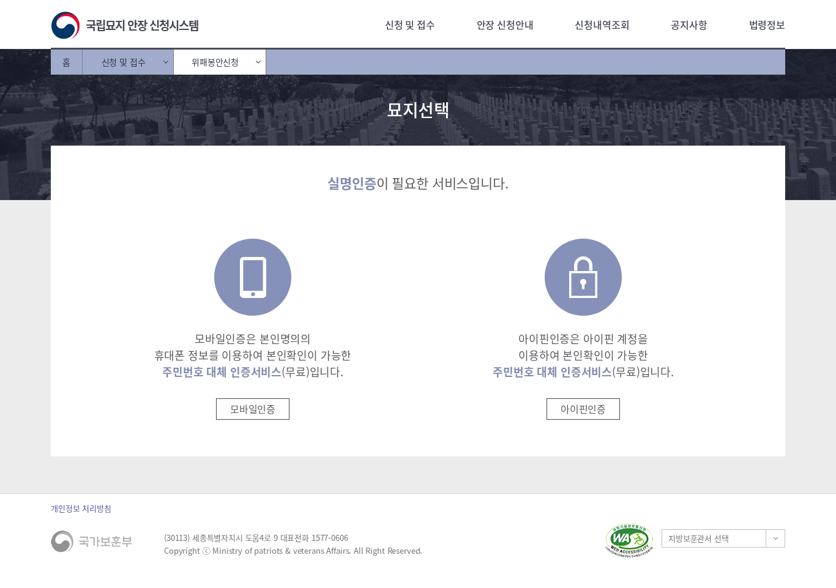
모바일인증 (252, 408)
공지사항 (689, 24)
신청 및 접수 (410, 24)
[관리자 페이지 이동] (513, 540)
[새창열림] (629, 540)
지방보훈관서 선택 (698, 538)
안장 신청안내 (505, 24)
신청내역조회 (602, 24)
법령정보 (767, 24)
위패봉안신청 (215, 62)
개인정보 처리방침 (81, 508)
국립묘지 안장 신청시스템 (142, 25)
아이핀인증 (583, 408)
